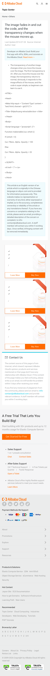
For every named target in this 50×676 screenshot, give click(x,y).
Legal (36, 650)
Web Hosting (39, 576)
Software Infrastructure (31, 596)
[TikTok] (27, 504)
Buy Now (35, 275)
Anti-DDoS (33, 571)
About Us (14, 650)
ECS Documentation (21, 591)
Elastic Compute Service (12, 571)
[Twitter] (16, 504)
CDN (26, 571)
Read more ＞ (29, 57)
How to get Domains (11, 596)
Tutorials (31, 616)
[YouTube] (22, 504)
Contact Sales (25, 457)
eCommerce (28, 576)
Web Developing (20, 616)
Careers (5, 650)
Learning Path (8, 600)
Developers (7, 616)
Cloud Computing (21, 611)
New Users (20, 600)
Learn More (15, 275)
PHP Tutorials (8, 620)
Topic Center (7, 611)
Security (5, 580)
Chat (10, 457)
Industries (35, 611)
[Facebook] (4, 504)
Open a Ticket (13, 473)
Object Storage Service (11, 576)
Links (15, 653)
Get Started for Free (16, 436)
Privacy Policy (26, 650)
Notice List (6, 653)
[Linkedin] (10, 504)
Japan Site (6, 591)
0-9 (27, 636)
